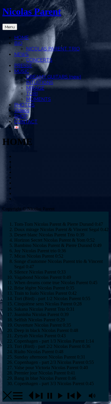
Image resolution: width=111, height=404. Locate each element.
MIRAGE (35, 88)
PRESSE (23, 65)
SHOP (21, 116)
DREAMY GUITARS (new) (53, 77)
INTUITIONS (39, 82)
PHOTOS (24, 105)
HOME (21, 37)
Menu (10, 26)
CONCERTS (39, 60)
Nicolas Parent (31, 11)
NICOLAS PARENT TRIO (53, 49)
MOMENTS (38, 99)
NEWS (21, 54)
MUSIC (21, 71)
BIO (18, 43)
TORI (32, 93)
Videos (21, 110)
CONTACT (26, 122)
